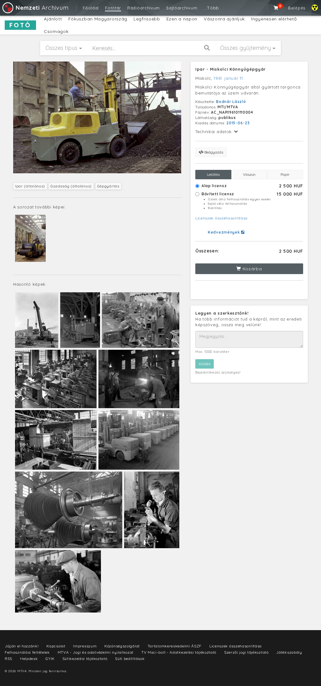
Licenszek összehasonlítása (221, 218)
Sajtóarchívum (181, 7)
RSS (8, 658)
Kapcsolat (55, 646)
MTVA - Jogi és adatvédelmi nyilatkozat (96, 652)
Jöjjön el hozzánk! (22, 646)
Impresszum (85, 646)
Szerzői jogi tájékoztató (246, 652)
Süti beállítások (130, 658)
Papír (285, 174)
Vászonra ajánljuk (224, 19)
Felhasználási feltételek (27, 652)
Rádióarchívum (143, 7)
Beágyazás (213, 152)
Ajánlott (53, 19)
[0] (276, 7)
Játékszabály (289, 652)
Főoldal (91, 7)
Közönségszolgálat (122, 646)
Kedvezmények (224, 232)
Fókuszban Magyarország (97, 19)
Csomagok (56, 31)
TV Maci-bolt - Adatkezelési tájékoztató (178, 652)
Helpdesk (29, 658)
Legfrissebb (147, 19)
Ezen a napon (181, 19)
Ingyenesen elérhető (274, 19)
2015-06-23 (238, 123)
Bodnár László (231, 101)
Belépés (296, 7)
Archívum (42, 7)
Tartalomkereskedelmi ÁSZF (175, 646)
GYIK (50, 658)
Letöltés (213, 174)
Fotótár (113, 7)
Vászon (249, 174)
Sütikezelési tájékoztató (85, 658)
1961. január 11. (229, 78)
